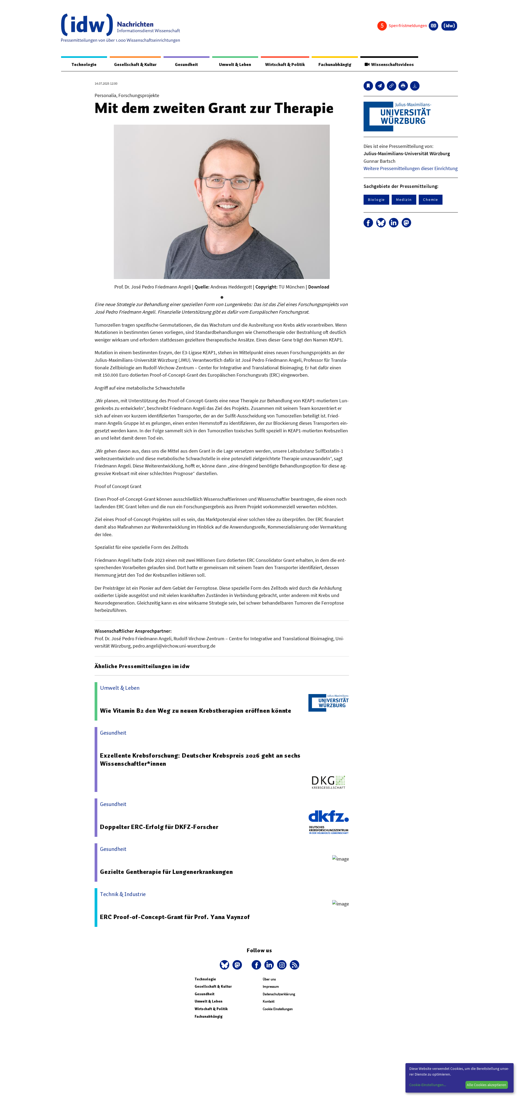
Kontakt (268, 1001)
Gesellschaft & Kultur (135, 64)
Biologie (376, 199)
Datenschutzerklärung (279, 994)
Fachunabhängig (334, 64)
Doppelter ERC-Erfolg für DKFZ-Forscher (159, 826)
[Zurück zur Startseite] (120, 28)
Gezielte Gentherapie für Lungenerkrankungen (166, 871)
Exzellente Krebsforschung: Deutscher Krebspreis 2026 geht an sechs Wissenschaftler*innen (200, 759)
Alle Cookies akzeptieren (486, 1084)
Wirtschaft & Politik (285, 64)
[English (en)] (433, 26)
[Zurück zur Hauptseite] (449, 26)
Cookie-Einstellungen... (427, 1084)
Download (318, 287)
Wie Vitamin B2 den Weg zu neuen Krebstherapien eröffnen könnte (195, 710)
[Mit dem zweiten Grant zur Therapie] (380, 86)
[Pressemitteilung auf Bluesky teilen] (381, 222)
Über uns (269, 979)
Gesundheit (186, 64)
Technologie (84, 64)
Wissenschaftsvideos (392, 64)
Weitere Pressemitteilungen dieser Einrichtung (411, 168)
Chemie (430, 199)
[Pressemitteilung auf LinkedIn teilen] (393, 222)
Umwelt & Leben (235, 64)
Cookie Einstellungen (278, 1009)
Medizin (404, 199)
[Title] (391, 86)
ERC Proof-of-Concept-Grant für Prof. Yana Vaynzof (175, 916)
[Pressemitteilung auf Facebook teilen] (368, 222)
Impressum (271, 986)
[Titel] (368, 86)
